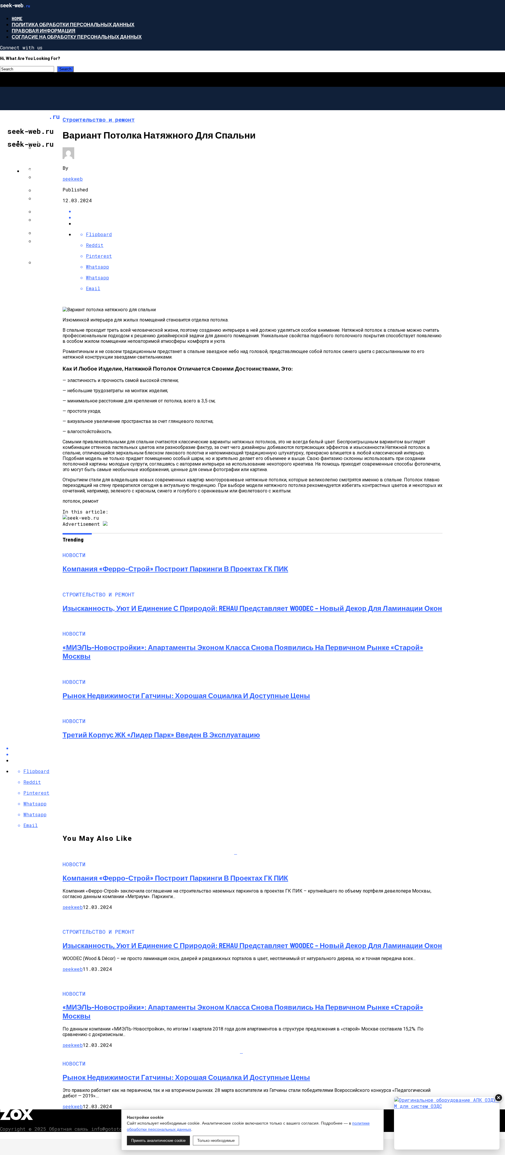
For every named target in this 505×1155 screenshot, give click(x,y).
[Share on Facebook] (258, 211)
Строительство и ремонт (57, 171)
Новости (34, 141)
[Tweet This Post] (258, 217)
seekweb (73, 179)
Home (17, 18)
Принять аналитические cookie (158, 1140)
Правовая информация (43, 30)
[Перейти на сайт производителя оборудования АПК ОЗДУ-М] (446, 1123)
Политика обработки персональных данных (73, 24)
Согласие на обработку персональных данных (77, 36)
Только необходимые (216, 1140)
